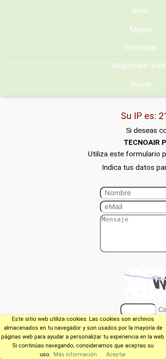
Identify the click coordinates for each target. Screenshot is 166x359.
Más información (75, 354)
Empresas (141, 47)
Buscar (141, 84)
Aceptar (116, 354)
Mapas (141, 29)
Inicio (140, 10)
